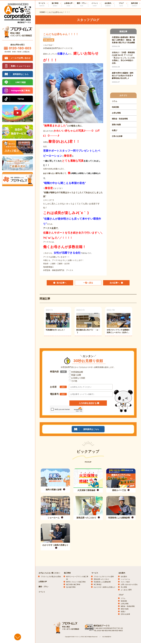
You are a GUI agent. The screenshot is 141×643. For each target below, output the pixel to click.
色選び (123, 611)
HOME (42, 12)
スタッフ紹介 (125, 582)
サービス (95, 573)
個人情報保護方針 (106, 636)
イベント (94, 4)
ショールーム (125, 579)
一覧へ (88, 283)
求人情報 (124, 587)
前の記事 (62, 283)
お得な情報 (124, 603)
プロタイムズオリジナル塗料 (104, 576)
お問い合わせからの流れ (129, 584)
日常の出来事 (125, 614)
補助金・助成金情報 (128, 606)
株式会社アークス (102, 625)
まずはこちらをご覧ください (49, 573)
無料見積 (134, 4)
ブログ (121, 4)
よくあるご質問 (126, 590)
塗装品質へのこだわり (101, 579)
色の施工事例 (70, 587)
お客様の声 (68, 4)
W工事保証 (97, 584)
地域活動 (124, 601)
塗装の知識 (124, 609)
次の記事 (115, 283)
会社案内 (108, 4)
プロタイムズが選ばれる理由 (51, 576)
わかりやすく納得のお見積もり (104, 587)
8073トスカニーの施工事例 (75, 582)
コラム (123, 598)
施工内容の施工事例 (73, 584)
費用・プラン (81, 4)
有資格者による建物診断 (102, 582)
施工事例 (55, 4)
